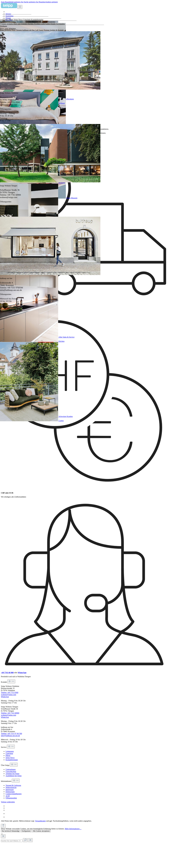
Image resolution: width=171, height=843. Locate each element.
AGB (8, 796)
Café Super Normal (42, 30)
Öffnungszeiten (11, 798)
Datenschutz (10, 792)
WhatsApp (22, 673)
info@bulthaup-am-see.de (10, 736)
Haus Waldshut (6, 30)
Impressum (10, 790)
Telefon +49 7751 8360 (9, 692)
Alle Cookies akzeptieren (41, 831)
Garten (61, 421)
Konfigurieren (26, 831)
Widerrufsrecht (11, 787)
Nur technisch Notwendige (10, 831)
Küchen (61, 341)
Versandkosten (40, 821)
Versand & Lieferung (13, 785)
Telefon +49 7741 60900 (10, 713)
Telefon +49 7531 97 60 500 (11, 734)
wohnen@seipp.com (8, 695)
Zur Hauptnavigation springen (47, 2)
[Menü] (20, 7)
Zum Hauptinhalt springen (11, 2)
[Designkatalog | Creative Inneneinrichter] (7, 817)
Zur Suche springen (28, 2)
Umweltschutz (11, 771)
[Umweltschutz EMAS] (7, 814)
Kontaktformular (12, 760)
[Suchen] (25, 840)
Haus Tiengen (17, 30)
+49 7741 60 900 (7, 673)
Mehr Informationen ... (73, 829)
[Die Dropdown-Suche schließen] (3, 836)
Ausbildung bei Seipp (14, 776)
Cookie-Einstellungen (14, 794)
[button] (88, 14)
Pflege (8, 756)
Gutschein (9, 753)
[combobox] (11, 841)
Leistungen (10, 751)
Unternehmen (11, 769)
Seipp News (10, 758)
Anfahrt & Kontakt (57, 30)
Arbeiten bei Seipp (12, 774)
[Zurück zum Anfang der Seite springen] (3, 826)
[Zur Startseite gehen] (9, 8)
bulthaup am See (28, 30)
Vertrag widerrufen (8, 802)
